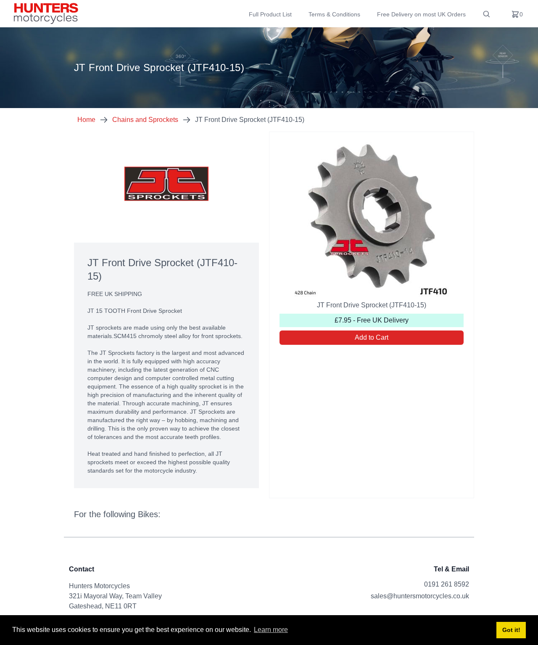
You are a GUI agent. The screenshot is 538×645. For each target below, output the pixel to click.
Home (86, 119)
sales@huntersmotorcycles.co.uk (420, 596)
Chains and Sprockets (145, 119)
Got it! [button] (511, 629)
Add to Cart (371, 337)
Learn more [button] (271, 629)
